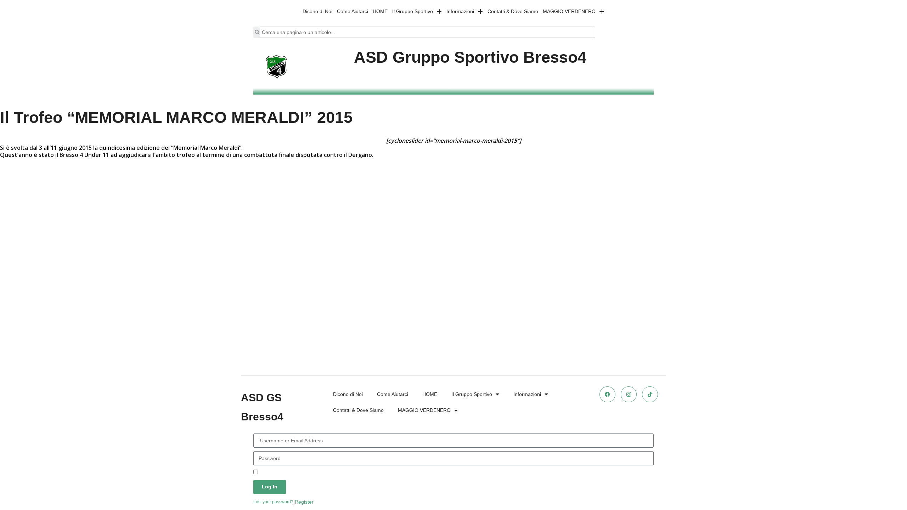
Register (304, 502)
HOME (380, 11)
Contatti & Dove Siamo (513, 11)
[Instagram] (629, 394)
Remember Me (275, 472)
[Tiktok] (650, 394)
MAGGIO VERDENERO (569, 11)
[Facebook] (607, 394)
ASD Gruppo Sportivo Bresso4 (470, 57)
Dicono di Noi (317, 11)
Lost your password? (273, 501)
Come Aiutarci (352, 11)
